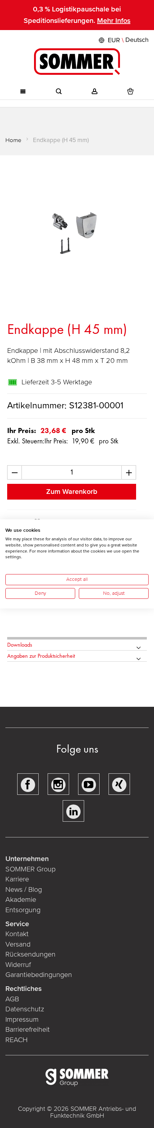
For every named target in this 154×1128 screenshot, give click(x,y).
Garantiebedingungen (38, 975)
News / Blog (23, 889)
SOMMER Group (30, 869)
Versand (17, 944)
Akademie (21, 899)
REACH (16, 1040)
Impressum (22, 1019)
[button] (123, 40)
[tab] (77, 645)
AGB (12, 999)
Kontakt (17, 934)
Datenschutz (24, 1009)
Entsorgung (22, 910)
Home (13, 140)
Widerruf (18, 965)
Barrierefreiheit (27, 1029)
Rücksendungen (30, 954)
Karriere (17, 879)
